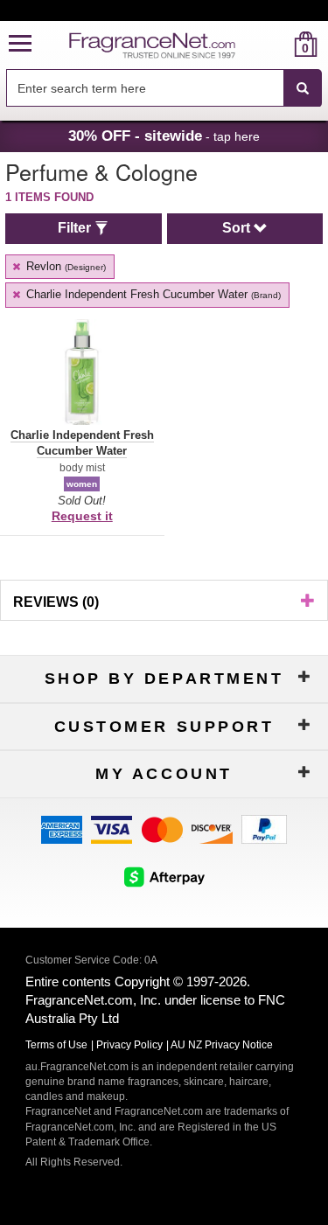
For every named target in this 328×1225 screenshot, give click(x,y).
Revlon (64, 266)
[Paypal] (264, 828)
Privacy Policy (129, 1045)
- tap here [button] (164, 135)
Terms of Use (56, 1045)
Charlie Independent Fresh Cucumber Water (152, 294)
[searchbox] (144, 88)
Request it (82, 516)
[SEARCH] (302, 88)
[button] (20, 44)
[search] (278, 44)
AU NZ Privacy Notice (222, 1045)
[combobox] (164, 88)
